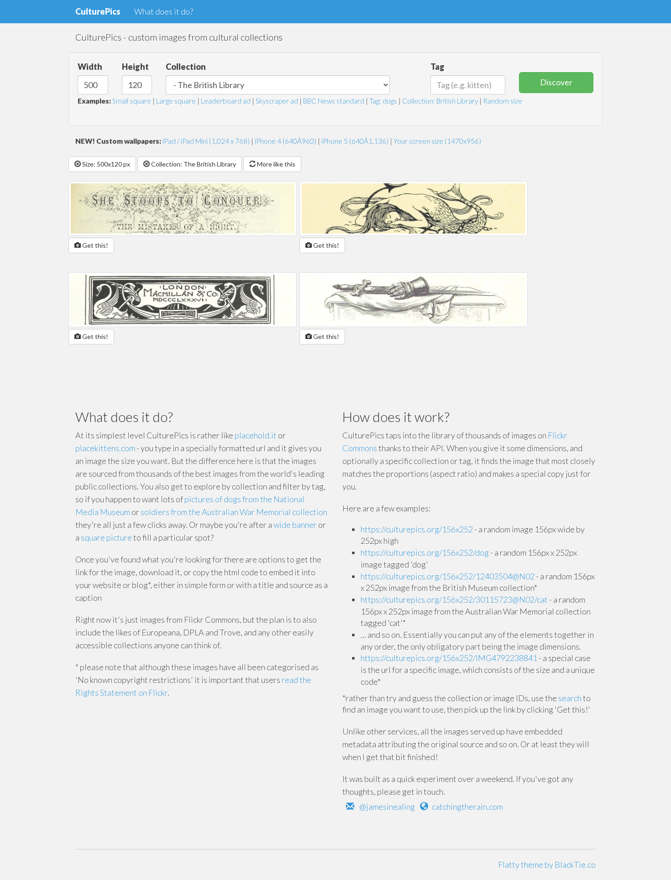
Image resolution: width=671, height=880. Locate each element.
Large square (176, 101)
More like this (275, 164)
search (570, 698)
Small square (131, 101)
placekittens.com (105, 448)
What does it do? (163, 11)
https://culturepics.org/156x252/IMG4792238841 (449, 658)
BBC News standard (333, 101)
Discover (556, 82)
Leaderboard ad (226, 101)
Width (90, 67)
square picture (106, 537)
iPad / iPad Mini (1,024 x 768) (206, 141)
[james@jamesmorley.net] (350, 807)
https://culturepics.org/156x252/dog (425, 552)
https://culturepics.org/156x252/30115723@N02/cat (454, 599)
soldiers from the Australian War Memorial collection (234, 512)
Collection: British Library (440, 101)
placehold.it (256, 435)
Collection (186, 67)
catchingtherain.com (467, 807)
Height (135, 67)
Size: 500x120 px (105, 164)
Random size (502, 101)
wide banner (295, 525)
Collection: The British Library (193, 164)
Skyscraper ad (277, 101)
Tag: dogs (383, 101)
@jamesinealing (387, 807)
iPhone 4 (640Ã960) (285, 141)
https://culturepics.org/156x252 (417, 529)
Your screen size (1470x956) (437, 141)
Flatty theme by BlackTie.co (547, 864)
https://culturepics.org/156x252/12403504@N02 (448, 576)
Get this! (94, 245)
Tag (437, 67)
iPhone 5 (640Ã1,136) (354, 141)
